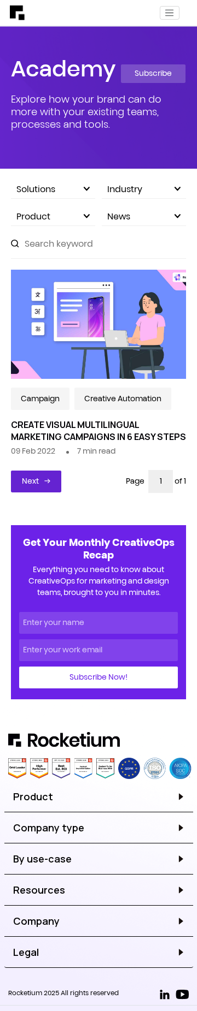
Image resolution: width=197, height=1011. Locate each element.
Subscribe (153, 73)
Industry (124, 188)
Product (33, 216)
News (118, 216)
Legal (26, 952)
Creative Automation (122, 398)
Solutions (35, 188)
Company (36, 920)
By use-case (42, 858)
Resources (39, 889)
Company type (48, 827)
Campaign (40, 398)
